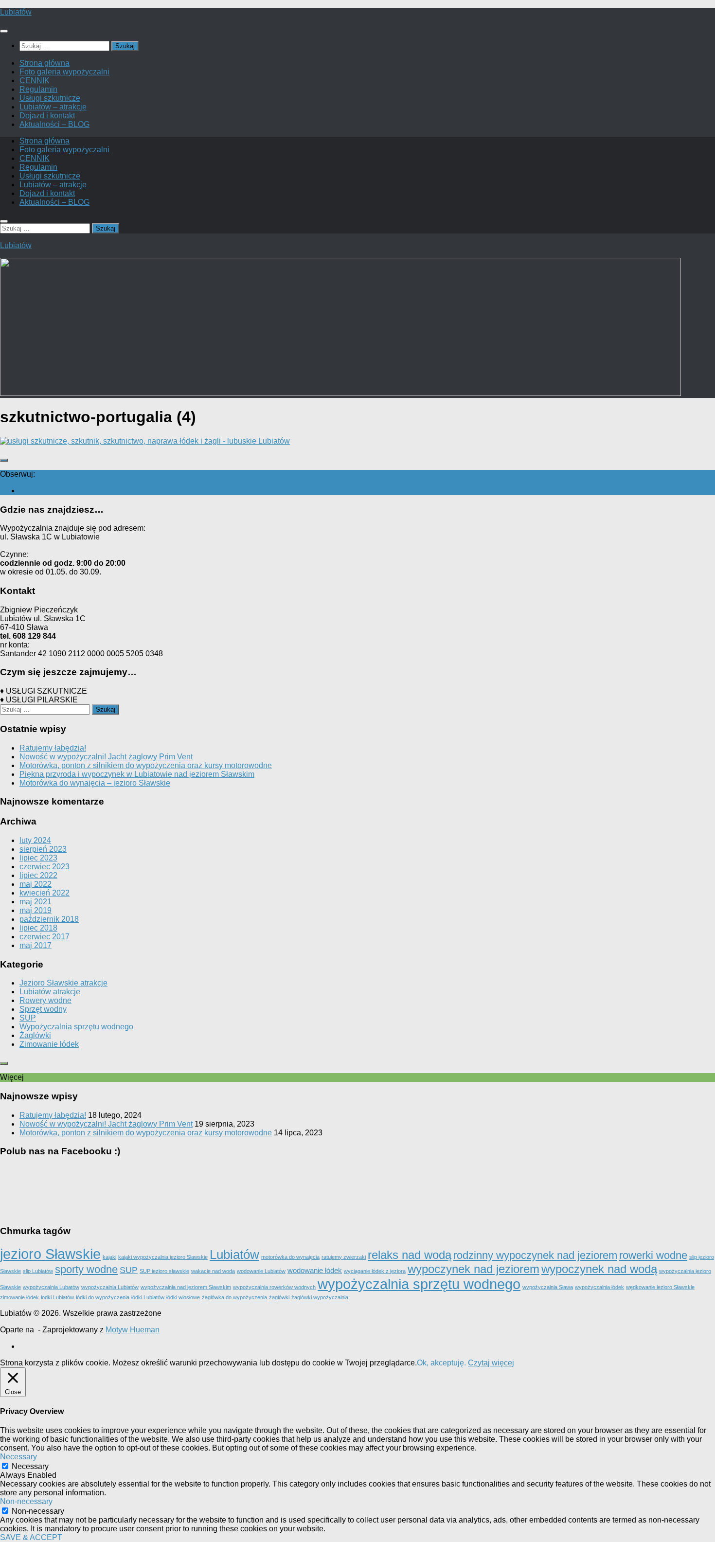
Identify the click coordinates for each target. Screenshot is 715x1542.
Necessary (30, 1466)
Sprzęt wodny (43, 1009)
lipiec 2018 (38, 928)
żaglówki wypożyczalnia (319, 1297)
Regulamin (38, 89)
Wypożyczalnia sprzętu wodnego (76, 1026)
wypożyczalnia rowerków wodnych (274, 1287)
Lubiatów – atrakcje (53, 107)
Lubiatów (16, 12)
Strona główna (44, 63)
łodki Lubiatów (57, 1297)
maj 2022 (35, 884)
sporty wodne (86, 1269)
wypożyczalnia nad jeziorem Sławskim (186, 1287)
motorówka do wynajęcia (290, 1257)
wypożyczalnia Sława (547, 1287)
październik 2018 (49, 919)
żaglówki (279, 1297)
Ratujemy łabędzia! (52, 748)
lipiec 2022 (38, 875)
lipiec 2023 (38, 858)
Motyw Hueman (133, 1330)
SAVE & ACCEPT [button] (31, 1537)
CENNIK (34, 80)
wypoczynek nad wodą (599, 1268)
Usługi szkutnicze (49, 98)
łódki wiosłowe (183, 1297)
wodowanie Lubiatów (261, 1271)
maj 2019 (35, 910)
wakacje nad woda (213, 1271)
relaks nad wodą (409, 1254)
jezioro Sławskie (50, 1254)
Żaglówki (35, 1035)
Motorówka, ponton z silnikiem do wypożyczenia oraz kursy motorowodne (145, 765)
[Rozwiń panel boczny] (4, 460)
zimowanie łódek (19, 1297)
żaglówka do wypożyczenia (234, 1297)
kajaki (109, 1257)
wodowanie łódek (314, 1270)
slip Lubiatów (38, 1271)
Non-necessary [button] (26, 1501)
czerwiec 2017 (44, 936)
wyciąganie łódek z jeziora (375, 1271)
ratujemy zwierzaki (344, 1257)
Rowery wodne (45, 1000)
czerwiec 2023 (44, 866)
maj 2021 (35, 901)
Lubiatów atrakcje (49, 991)
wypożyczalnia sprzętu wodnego (419, 1284)
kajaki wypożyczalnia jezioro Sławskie (163, 1257)
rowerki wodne (653, 1255)
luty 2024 (35, 840)
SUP (27, 1018)
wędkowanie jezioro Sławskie (660, 1287)
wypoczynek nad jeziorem (473, 1268)
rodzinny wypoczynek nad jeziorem (535, 1255)
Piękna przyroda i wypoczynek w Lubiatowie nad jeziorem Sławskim (136, 774)
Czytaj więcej (491, 1363)
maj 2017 (35, 945)
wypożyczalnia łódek (599, 1287)
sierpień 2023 (43, 849)
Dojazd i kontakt (47, 115)
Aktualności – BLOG (54, 124)
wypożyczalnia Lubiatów (110, 1287)
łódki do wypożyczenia (102, 1297)
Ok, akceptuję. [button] (441, 1363)
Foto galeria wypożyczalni (64, 72)
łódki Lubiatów (147, 1297)
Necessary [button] (18, 1456)
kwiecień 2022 (44, 893)
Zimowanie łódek (49, 1044)
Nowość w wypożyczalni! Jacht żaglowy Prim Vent (106, 757)
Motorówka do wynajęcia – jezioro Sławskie (94, 783)
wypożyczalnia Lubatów (51, 1287)
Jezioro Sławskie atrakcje (63, 983)
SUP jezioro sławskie (164, 1271)
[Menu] (4, 31)
